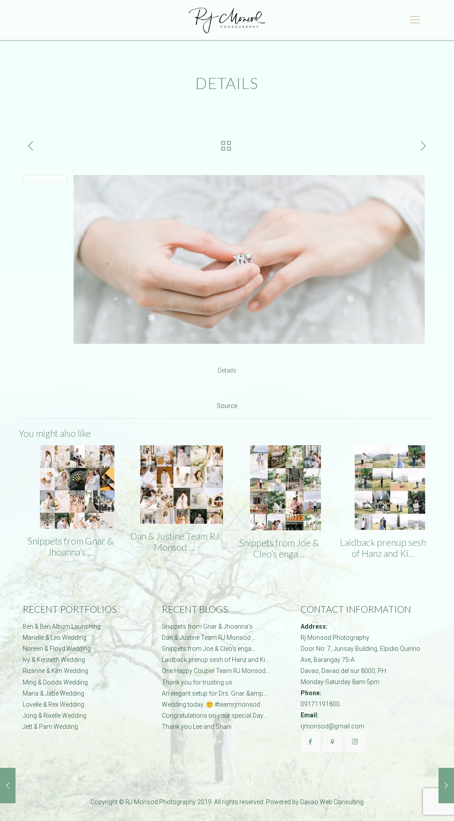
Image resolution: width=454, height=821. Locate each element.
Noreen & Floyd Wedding (57, 648)
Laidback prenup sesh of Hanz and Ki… (383, 548)
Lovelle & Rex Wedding (53, 704)
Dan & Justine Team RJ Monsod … (174, 541)
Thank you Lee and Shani (196, 726)
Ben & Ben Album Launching (62, 626)
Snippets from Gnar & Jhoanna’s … (70, 546)
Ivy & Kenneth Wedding (54, 659)
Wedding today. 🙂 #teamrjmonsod (211, 704)
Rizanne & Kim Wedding (55, 670)
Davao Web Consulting (332, 801)
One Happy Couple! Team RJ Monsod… (216, 670)
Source (227, 405)
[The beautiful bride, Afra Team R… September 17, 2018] (8, 785)
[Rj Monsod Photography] (227, 20)
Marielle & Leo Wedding (54, 637)
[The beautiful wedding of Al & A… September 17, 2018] (446, 785)
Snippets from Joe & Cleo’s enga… (279, 548)
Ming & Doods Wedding (55, 682)
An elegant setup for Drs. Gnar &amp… (214, 693)
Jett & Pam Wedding (50, 726)
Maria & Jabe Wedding (53, 693)
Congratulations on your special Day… (214, 715)
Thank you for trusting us (197, 682)
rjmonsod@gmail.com (332, 726)
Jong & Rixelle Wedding (54, 715)
